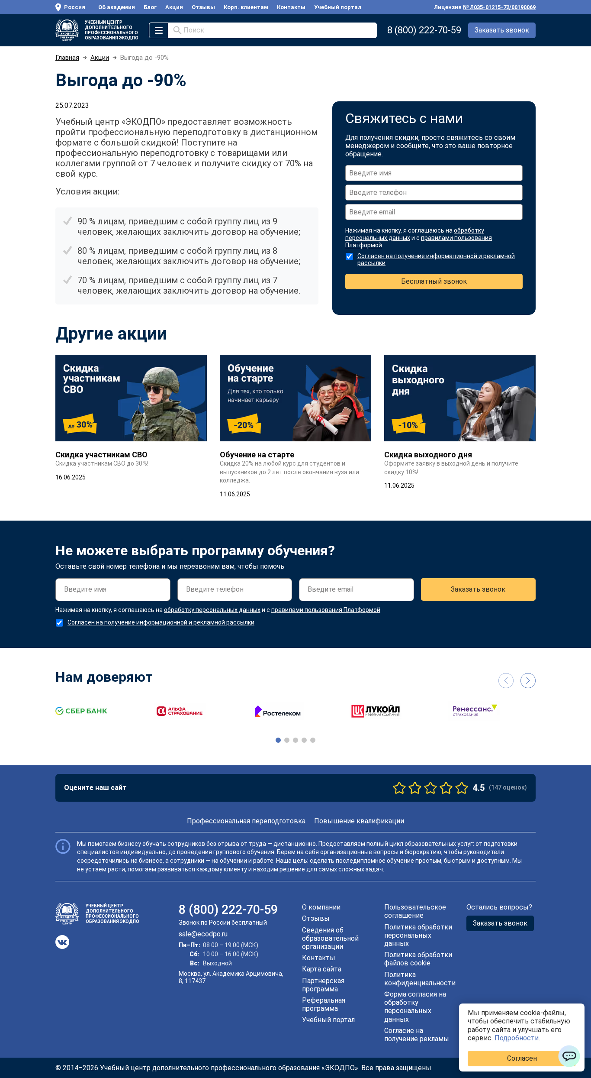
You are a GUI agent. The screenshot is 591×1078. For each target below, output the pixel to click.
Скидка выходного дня (428, 454)
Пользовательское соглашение (415, 911)
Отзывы (203, 7)
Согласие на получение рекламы (416, 1034)
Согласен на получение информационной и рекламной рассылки (160, 622)
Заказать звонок (502, 30)
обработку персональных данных (212, 609)
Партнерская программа (323, 985)
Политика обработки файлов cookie (418, 959)
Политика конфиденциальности (420, 979)
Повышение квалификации (359, 821)
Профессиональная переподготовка (246, 821)
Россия (74, 7)
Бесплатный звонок (434, 281)
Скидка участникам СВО (101, 454)
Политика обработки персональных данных (418, 935)
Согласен (522, 1058)
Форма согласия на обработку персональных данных (415, 1006)
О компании (321, 907)
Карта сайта (321, 969)
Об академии (116, 7)
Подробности (517, 1038)
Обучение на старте (257, 454)
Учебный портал (337, 7)
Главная (67, 58)
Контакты (291, 7)
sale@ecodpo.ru (203, 934)
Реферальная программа (323, 1004)
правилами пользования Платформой (325, 609)
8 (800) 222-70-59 (424, 30)
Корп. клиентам (246, 7)
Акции (174, 7)
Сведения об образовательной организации (330, 938)
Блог (150, 7)
